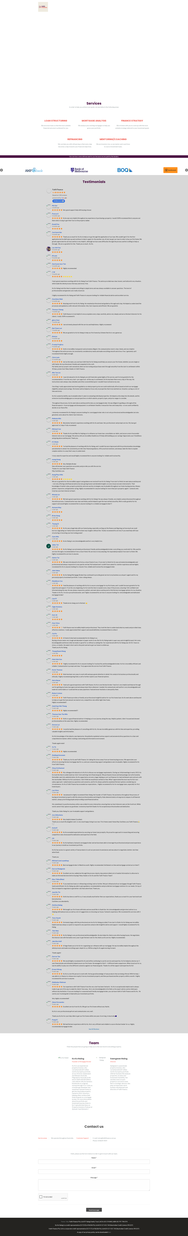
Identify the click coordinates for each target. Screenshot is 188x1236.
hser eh (54, 615)
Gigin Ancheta (57, 607)
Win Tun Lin (56, 373)
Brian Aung (56, 515)
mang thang (56, 459)
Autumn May (56, 507)
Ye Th (54, 747)
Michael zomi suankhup (60, 861)
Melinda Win (56, 418)
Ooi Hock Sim (57, 232)
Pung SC (55, 1020)
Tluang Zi (55, 524)
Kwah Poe (55, 224)
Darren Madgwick (58, 869)
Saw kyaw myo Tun (59, 264)
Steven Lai (56, 725)
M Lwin (54, 256)
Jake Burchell (57, 941)
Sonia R (54, 828)
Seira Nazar (56, 680)
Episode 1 (75, 1109)
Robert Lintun (57, 693)
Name (94, 1158)
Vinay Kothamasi (58, 768)
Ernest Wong (56, 969)
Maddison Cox (57, 581)
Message (94, 1177)
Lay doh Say (56, 247)
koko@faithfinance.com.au (107, 1138)
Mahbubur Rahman (59, 982)
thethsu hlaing (57, 905)
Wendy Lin (56, 494)
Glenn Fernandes (58, 1002)
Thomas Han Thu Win (60, 714)
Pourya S (55, 214)
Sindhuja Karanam (58, 755)
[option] (25, 170)
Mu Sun (54, 205)
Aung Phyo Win (57, 475)
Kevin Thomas (57, 670)
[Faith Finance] (43, 7)
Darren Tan (56, 956)
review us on (58, 201)
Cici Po (54, 633)
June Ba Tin (56, 892)
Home (147, 8)
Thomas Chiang (57, 309)
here (109, 1232)
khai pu (54, 336)
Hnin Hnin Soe (57, 659)
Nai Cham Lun (57, 328)
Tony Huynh (56, 918)
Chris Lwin (55, 357)
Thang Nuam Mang (59, 651)
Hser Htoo (56, 623)
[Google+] (149, 1138)
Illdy (67, 1221)
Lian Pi (54, 598)
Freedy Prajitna (57, 344)
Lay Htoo (55, 790)
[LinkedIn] (146, 1138)
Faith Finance (57, 189)
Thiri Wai (55, 931)
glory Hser (56, 320)
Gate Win (55, 537)
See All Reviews (94, 1029)
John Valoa (56, 570)
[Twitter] (140, 1138)
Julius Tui (55, 545)
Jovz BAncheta (57, 815)
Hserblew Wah (57, 299)
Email (94, 1168)
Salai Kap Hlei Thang (59, 706)
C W (53, 272)
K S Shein (55, 442)
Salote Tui (55, 558)
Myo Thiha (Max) (58, 879)
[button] (1, 170)
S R (53, 838)
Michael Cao (56, 429)
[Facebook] (143, 1138)
